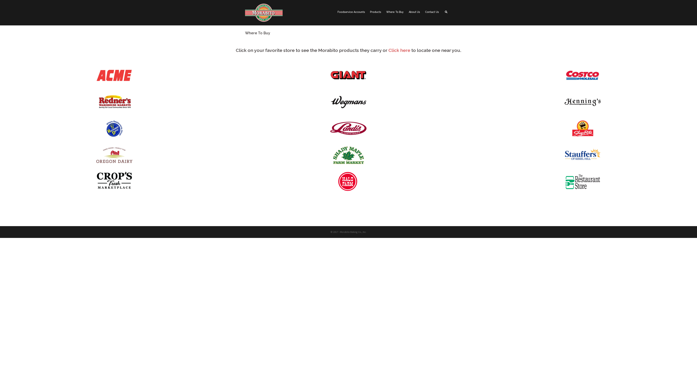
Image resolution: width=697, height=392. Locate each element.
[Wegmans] (348, 102)
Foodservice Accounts (351, 12)
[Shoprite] (582, 129)
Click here (399, 50)
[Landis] (348, 129)
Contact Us (432, 12)
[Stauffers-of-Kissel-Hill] (582, 155)
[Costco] (582, 76)
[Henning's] (582, 102)
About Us (414, 12)
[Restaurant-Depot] (114, 129)
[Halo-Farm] (114, 181)
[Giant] (348, 76)
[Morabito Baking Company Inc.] (264, 12)
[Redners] (114, 102)
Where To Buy (395, 12)
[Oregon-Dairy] (114, 155)
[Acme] (114, 76)
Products (375, 12)
